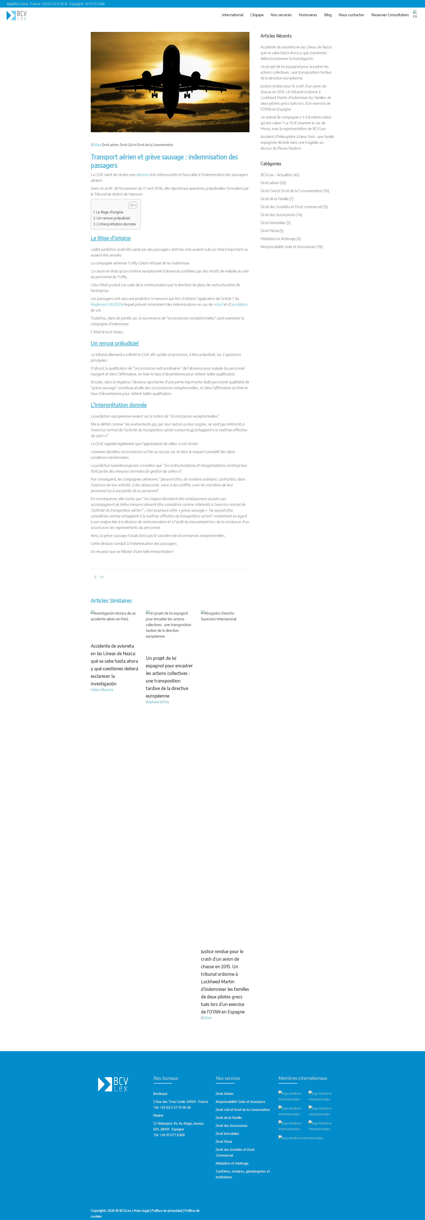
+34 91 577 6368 (94, 4)
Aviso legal (141, 1210)
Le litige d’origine (109, 211)
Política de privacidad (167, 1210)
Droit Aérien (224, 1094)
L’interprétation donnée (116, 223)
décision (143, 174)
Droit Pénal (269, 230)
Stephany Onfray (157, 702)
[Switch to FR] (415, 15)
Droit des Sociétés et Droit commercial (291, 206)
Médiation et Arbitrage (232, 1163)
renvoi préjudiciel (119, 343)
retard (218, 304)
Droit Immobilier (273, 222)
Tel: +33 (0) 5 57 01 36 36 (172, 1107)
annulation (239, 304)
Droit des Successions (278, 214)
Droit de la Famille (274, 198)
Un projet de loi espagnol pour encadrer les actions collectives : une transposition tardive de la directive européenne (296, 72)
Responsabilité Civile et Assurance (240, 1102)
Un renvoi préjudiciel (113, 217)
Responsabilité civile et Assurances (288, 246)
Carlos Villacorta (102, 690)
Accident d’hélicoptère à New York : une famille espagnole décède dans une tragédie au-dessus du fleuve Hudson (297, 142)
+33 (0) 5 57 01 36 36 (55, 4)
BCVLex (96, 145)
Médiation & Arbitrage (278, 238)
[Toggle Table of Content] (131, 205)
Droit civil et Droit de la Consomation (243, 1110)
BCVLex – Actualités (276, 174)
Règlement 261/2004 (107, 304)
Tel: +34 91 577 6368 (169, 1135)
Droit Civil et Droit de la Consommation (146, 145)
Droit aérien (110, 145)
